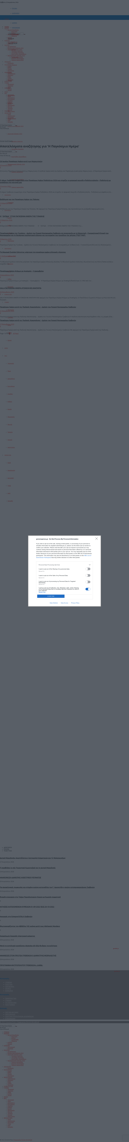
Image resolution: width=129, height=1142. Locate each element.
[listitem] (64, 565)
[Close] (97, 539)
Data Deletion (54, 603)
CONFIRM (50, 596)
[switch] (87, 569)
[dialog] (64, 571)
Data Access (64, 603)
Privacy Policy (75, 603)
